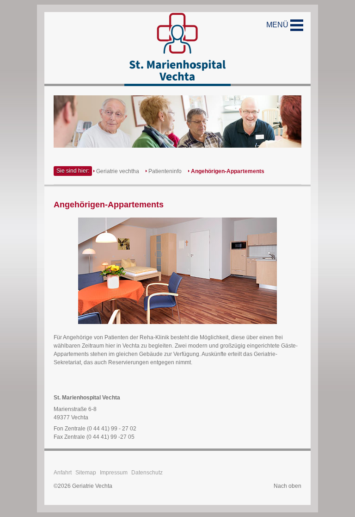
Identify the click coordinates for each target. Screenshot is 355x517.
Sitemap (85, 472)
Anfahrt (63, 472)
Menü (278, 25)
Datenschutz (147, 472)
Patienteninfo (165, 171)
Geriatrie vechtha (117, 171)
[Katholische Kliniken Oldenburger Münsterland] (177, 49)
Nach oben (287, 486)
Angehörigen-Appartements (227, 171)
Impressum (114, 472)
